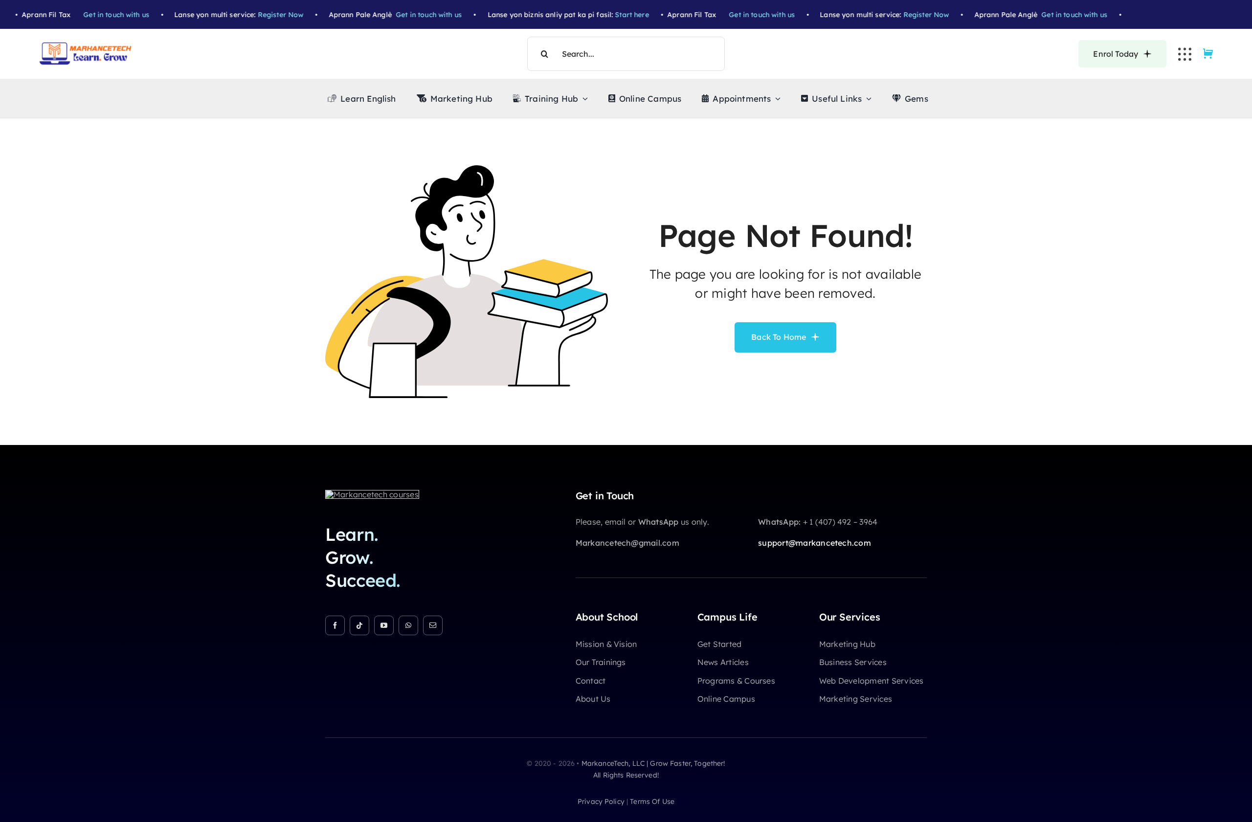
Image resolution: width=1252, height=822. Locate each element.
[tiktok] (359, 625)
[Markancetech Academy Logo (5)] (85, 46)
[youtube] (384, 625)
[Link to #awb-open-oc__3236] (1184, 54)
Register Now (259, 14)
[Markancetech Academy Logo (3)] (372, 494)
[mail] (433, 625)
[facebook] (335, 625)
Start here (610, 14)
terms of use (652, 801)
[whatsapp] (408, 625)
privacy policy (601, 801)
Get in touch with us (95, 14)
